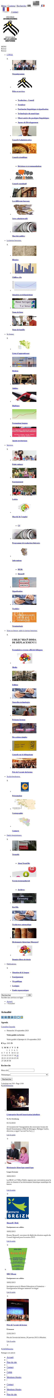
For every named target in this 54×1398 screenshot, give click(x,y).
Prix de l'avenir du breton (22, 772)
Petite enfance (17, 464)
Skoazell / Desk (12, 1223)
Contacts (15, 831)
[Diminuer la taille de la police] (2, 1018)
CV (19, 526)
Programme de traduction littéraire (26, 543)
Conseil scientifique (19, 157)
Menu (3, 6)
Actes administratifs (20, 219)
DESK (20, 569)
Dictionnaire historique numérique (20, 1168)
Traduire (15, 609)
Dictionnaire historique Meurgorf (25, 942)
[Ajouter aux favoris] (21, 1018)
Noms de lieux (17, 312)
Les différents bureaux (21, 201)
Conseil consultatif (19, 184)
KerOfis (15, 907)
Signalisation (17, 591)
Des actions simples (19, 737)
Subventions (17, 560)
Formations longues (20, 423)
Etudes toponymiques (20, 990)
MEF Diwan (11, 1274)
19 (17, 1056)
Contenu (11, 6)
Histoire (15, 260)
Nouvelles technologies (21, 702)
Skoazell (21, 574)
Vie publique (17, 981)
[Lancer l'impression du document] (15, 1018)
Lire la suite (11, 1135)
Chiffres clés (17, 277)
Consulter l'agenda (8, 1027)
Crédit (9, 1372)
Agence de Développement (28, 122)
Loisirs (15, 499)
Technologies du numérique (28, 114)
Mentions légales (14, 1377)
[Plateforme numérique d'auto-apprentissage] (24, 366)
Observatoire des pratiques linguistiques (33, 118)
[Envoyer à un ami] (18, 1018)
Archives (21, 890)
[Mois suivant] (11, 1043)
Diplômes (16, 406)
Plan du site (12, 1362)
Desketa (15, 371)
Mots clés (4, 1070)
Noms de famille (18, 330)
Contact (14, 12)
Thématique (5, 1075)
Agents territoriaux (19, 441)
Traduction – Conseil (26, 100)
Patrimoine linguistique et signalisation (33, 109)
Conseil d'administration (22, 140)
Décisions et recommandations (29, 166)
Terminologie (17, 626)
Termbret (21, 105)
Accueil (9, 1001)
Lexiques (15, 986)
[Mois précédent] (1, 1043)
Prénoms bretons (18, 720)
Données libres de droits (21, 959)
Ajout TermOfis (24, 863)
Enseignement (17, 482)
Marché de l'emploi (19, 517)
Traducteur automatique (21, 925)
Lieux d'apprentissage (20, 353)
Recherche (21, 6)
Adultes (15, 388)
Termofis (15, 854)
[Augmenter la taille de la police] (5, 1018)
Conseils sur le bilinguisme (22, 755)
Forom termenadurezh (21, 881)
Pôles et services (18, 91)
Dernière (10, 1086)
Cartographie (17, 813)
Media (14, 667)
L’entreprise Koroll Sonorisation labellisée (23, 1115)
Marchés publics (18, 236)
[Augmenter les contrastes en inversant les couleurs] (9, 1018)
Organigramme (18, 74)
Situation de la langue (20, 973)
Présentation (17, 796)
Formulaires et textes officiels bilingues (27, 650)
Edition (15, 685)
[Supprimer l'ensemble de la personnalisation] (12, 1018)
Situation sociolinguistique (22, 295)
